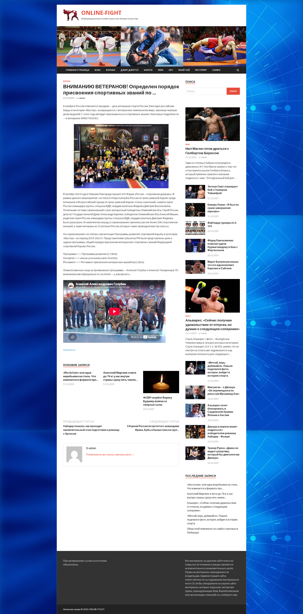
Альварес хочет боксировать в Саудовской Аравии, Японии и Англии (221, 410)
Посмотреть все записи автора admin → (110, 454)
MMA (160, 70)
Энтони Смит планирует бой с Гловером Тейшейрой (223, 190)
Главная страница (77, 70)
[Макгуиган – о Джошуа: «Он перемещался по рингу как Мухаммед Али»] (195, 398)
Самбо (216, 70)
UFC (171, 70)
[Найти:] (212, 91)
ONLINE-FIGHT (101, 13)
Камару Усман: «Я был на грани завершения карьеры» (223, 208)
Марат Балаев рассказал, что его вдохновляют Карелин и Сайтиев (223, 265)
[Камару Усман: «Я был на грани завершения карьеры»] (195, 215)
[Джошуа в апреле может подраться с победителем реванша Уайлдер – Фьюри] (195, 437)
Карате (148, 70)
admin (82, 98)
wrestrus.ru (69, 349)
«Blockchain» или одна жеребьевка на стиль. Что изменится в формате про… (80, 376)
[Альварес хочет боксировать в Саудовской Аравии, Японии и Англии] (195, 416)
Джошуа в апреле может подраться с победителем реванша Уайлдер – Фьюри (222, 431)
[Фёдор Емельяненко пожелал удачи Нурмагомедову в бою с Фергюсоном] (195, 251)
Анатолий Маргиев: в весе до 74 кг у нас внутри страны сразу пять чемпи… (120, 376)
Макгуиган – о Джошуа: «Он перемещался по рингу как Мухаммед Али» (224, 390)
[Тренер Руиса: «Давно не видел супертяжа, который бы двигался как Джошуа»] (195, 458)
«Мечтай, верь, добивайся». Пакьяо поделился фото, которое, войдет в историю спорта (220, 369)
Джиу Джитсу (130, 70)
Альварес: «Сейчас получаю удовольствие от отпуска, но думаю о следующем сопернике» (212, 324)
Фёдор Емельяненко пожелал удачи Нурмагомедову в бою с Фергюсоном (223, 245)
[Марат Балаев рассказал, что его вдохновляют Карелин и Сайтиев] (195, 272)
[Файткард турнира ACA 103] (195, 233)
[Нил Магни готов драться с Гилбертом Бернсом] (212, 141)
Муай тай (184, 70)
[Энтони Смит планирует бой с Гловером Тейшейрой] (195, 197)
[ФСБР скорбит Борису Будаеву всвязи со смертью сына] (161, 393)
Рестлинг (201, 70)
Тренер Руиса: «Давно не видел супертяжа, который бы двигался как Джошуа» (223, 452)
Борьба (110, 70)
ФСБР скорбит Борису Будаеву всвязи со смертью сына (157, 401)
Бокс (98, 70)
